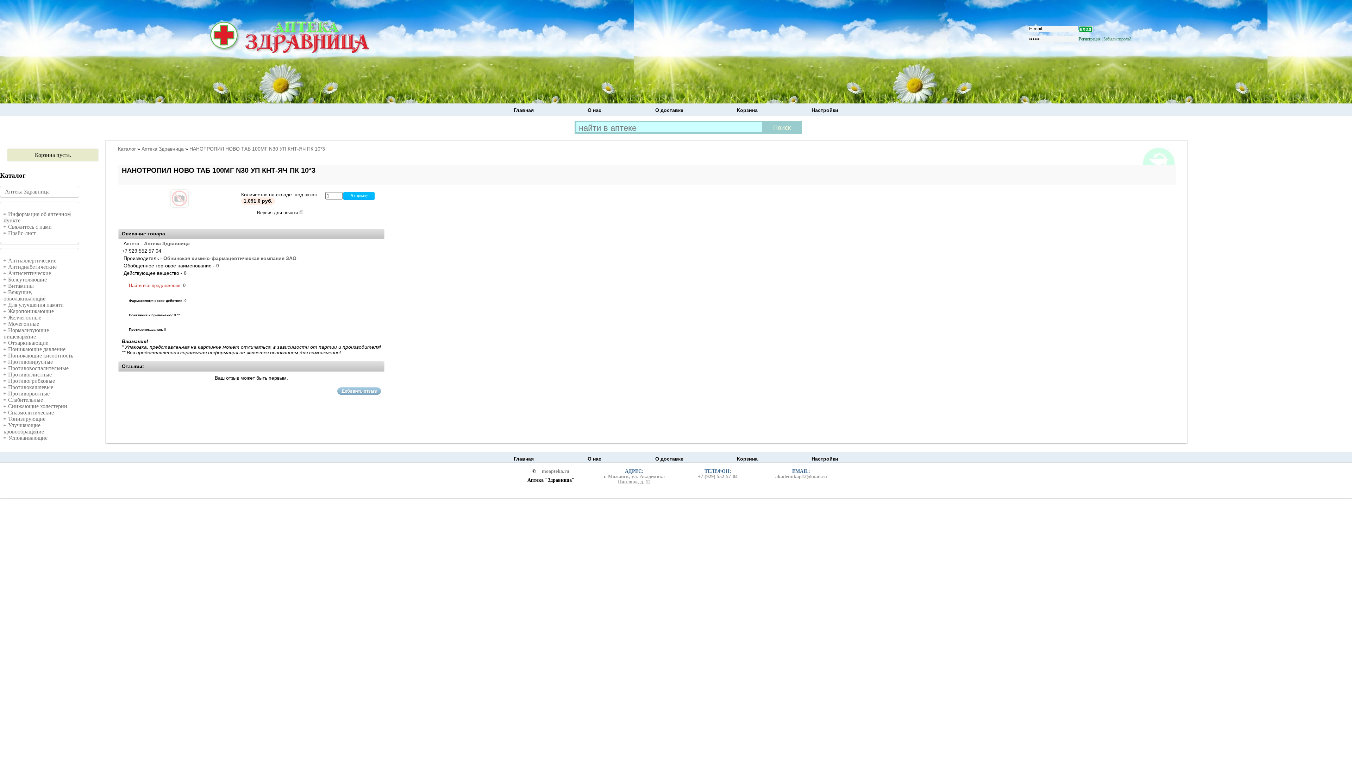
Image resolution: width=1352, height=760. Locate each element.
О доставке (669, 110)
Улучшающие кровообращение (24, 428)
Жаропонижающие (31, 311)
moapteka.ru (555, 471)
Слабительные (25, 400)
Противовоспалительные (38, 368)
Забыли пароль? (1117, 39)
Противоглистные (30, 375)
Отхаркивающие (28, 343)
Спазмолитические (31, 413)
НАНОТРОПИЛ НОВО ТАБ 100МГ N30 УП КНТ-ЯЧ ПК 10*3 (257, 149)
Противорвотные (29, 394)
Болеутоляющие (27, 280)
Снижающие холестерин (37, 406)
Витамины (21, 286)
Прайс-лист (22, 233)
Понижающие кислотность (40, 356)
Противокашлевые (30, 387)
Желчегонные (24, 318)
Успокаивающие (28, 438)
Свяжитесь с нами (30, 227)
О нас (594, 110)
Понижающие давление (36, 349)
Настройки (825, 110)
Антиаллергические (32, 261)
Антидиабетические (32, 267)
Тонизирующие (26, 419)
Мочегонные (23, 324)
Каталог (127, 149)
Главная (524, 110)
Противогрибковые (31, 381)
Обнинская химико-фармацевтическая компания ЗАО (229, 258)
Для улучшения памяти (36, 305)
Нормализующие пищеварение (26, 333)
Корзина (747, 110)
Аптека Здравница (27, 192)
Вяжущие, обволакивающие (24, 295)
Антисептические (29, 273)
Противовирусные (30, 362)
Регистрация (1090, 39)
